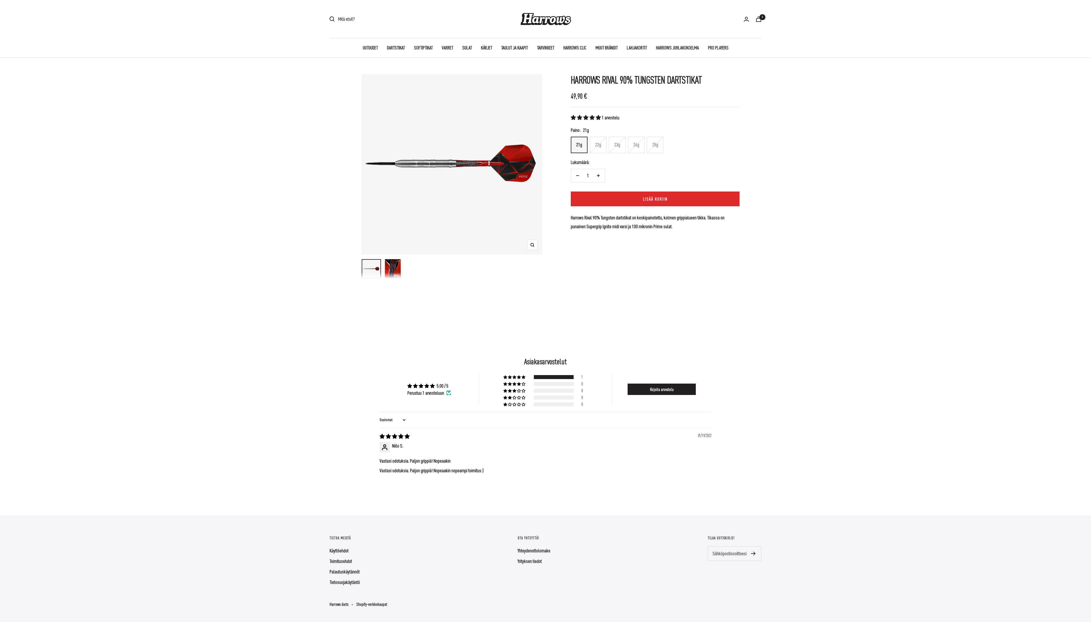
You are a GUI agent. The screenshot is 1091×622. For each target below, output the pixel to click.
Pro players (718, 48)
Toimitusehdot (341, 561)
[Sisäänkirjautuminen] (746, 19)
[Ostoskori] (758, 19)
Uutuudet (370, 48)
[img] (395, 436)
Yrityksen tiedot (530, 561)
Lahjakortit (637, 48)
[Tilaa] (753, 554)
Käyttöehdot (339, 551)
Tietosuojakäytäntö (345, 582)
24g (636, 144)
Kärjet (486, 48)
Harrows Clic (574, 48)
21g (579, 144)
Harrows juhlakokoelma (677, 48)
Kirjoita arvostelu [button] (662, 389)
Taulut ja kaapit (514, 48)
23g (617, 144)
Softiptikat (423, 48)
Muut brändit (607, 48)
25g (655, 144)
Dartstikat (396, 48)
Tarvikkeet (545, 48)
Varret (447, 48)
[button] (586, 117)
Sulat (467, 48)
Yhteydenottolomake (534, 551)
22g (598, 144)
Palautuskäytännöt (345, 572)
